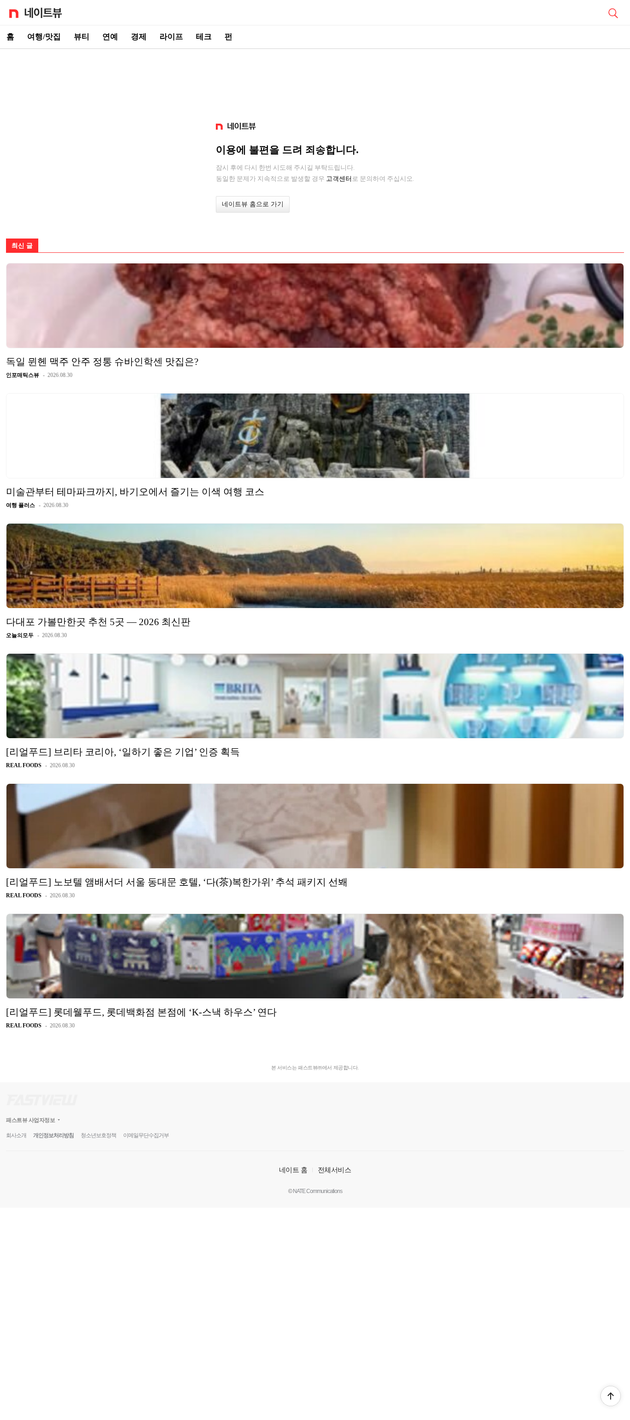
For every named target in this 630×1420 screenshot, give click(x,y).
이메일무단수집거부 (146, 1135)
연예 (110, 36)
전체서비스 (334, 1170)
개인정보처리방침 (53, 1135)
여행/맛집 (44, 36)
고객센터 (339, 178)
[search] (613, 12)
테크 (204, 36)
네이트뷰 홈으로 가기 (253, 204)
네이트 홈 (293, 1170)
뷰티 (81, 36)
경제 (139, 36)
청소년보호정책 (98, 1135)
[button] (610, 1396)
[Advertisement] (315, 81)
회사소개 (16, 1135)
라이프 (171, 36)
